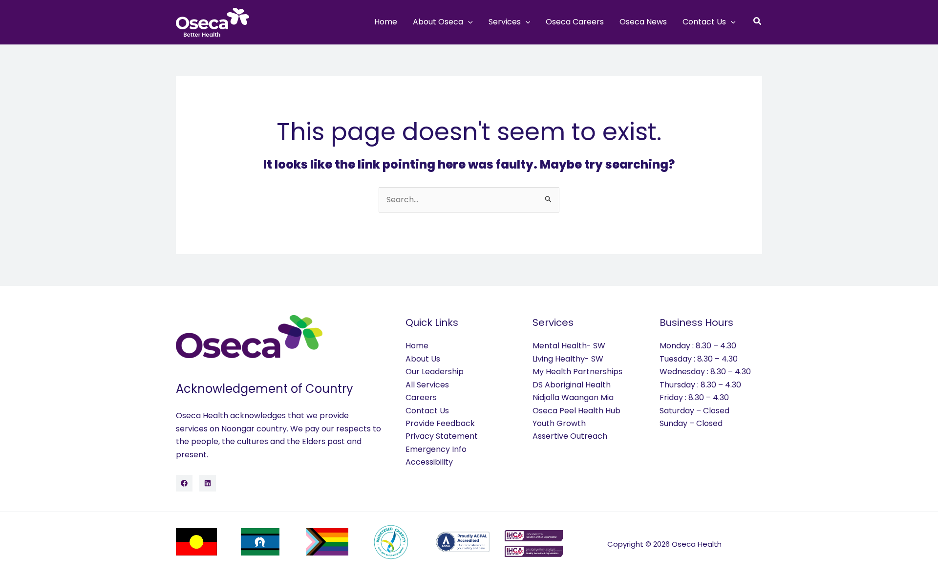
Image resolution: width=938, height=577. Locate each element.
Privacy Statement (441, 436)
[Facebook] (184, 483)
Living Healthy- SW (568, 358)
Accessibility (429, 462)
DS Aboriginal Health (572, 384)
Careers (421, 397)
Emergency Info (436, 449)
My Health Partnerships (577, 371)
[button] (468, 22)
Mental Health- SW (569, 345)
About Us (422, 358)
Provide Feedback (440, 423)
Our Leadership (434, 371)
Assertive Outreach (570, 436)
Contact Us (427, 410)
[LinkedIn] (207, 483)
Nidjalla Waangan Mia (573, 397)
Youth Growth (559, 423)
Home (416, 345)
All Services (427, 384)
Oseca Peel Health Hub (576, 410)
